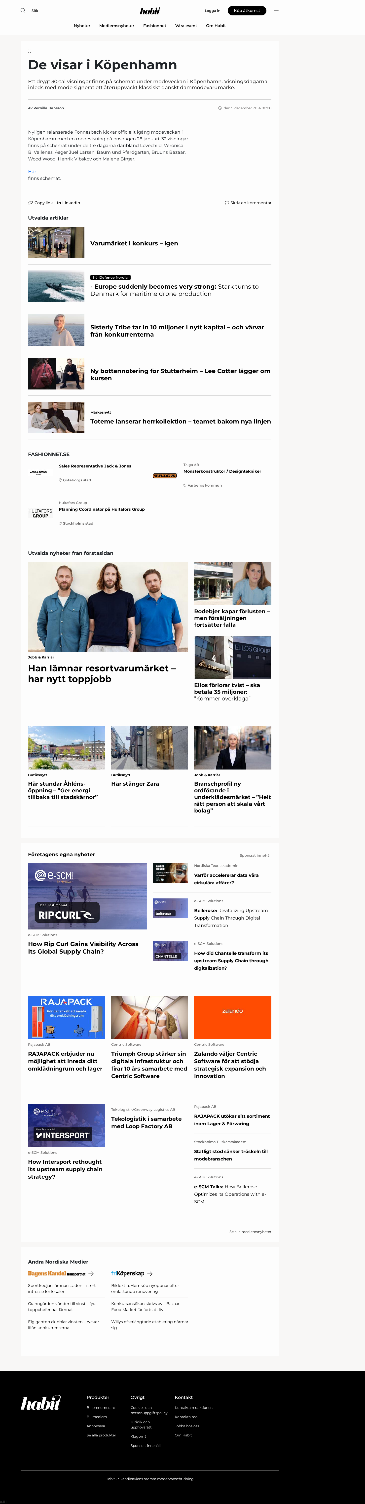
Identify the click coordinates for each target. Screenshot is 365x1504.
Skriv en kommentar (250, 202)
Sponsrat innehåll (146, 1445)
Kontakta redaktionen (194, 1407)
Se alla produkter (101, 1435)
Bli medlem (97, 1417)
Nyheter (82, 25)
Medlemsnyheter (116, 25)
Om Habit (216, 25)
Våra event (186, 25)
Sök (35, 10)
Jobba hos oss (187, 1426)
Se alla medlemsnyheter (250, 1232)
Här (32, 171)
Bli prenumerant (101, 1407)
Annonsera (96, 1426)
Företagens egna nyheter (61, 854)
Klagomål (139, 1436)
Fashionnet (154, 25)
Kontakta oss (186, 1417)
